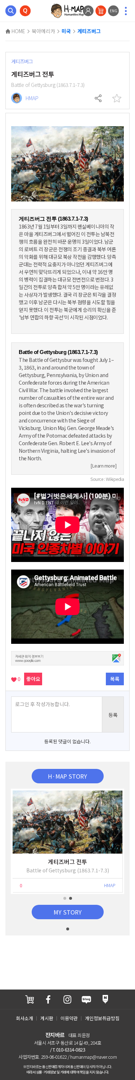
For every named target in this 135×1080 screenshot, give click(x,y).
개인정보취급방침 (102, 1018)
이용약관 (69, 1018)
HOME (17, 31)
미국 (66, 31)
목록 (115, 678)
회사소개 (24, 1018)
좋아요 (33, 678)
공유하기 (98, 98)
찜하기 (116, 98)
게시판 (46, 1018)
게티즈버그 (89, 31)
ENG (113, 10)
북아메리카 (43, 31)
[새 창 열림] (29, 999)
